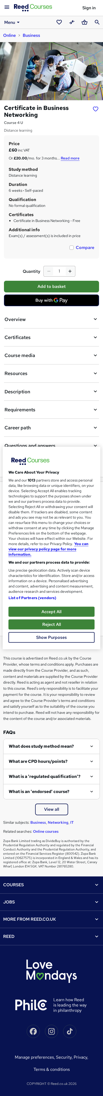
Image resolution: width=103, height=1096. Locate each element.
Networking (58, 822)
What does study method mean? (41, 746)
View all (51, 809)
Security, (65, 1057)
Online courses (46, 831)
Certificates (17, 337)
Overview (15, 319)
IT (72, 822)
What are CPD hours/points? (38, 761)
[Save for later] (95, 109)
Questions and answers (29, 446)
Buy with (53, 301)
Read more (70, 158)
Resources (15, 373)
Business (31, 35)
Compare (85, 247)
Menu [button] (9, 22)
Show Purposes (51, 637)
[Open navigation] (7, 7)
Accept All (51, 611)
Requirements (19, 410)
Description (17, 392)
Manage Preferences (34, 1057)
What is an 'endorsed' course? (39, 791)
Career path (17, 428)
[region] (52, 548)
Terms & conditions (52, 1069)
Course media (19, 355)
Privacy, (81, 1057)
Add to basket (52, 286)
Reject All (51, 624)
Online (9, 35)
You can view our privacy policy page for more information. (48, 549)
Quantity (31, 271)
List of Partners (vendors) (32, 597)
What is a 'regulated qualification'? (45, 776)
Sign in (89, 8)
